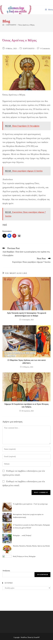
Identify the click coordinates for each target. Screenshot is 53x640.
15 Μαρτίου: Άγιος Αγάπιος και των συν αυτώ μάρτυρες (26, 361)
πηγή (4, 224)
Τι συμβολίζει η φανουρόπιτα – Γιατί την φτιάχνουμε (30, 504)
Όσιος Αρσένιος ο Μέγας (26, 25)
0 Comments (45, 48)
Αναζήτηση (6, 570)
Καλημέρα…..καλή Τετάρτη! (22, 535)
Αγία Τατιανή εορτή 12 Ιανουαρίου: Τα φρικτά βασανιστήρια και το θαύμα (26, 314)
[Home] (3, 25)
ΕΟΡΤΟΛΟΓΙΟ (29, 48)
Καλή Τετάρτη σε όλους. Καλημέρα (24, 556)
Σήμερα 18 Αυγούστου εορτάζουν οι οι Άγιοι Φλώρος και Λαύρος (26, 405)
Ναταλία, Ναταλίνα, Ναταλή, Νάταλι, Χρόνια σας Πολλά (31, 546)
